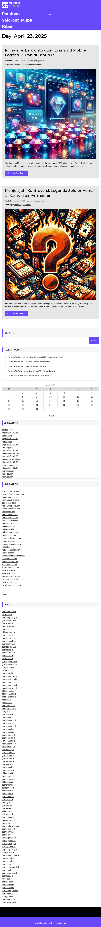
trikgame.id (7, 615)
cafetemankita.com (10, 529)
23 (37, 405)
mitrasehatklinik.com (11, 550)
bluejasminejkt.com (10, 520)
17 (50, 401)
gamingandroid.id (9, 676)
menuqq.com (7, 477)
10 (50, 397)
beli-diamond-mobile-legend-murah (28, 64)
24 (50, 405)
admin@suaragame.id (35, 61)
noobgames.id (8, 879)
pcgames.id (7, 703)
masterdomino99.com (11, 459)
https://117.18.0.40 (10, 468)
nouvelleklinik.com (10, 562)
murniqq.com (7, 474)
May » (51, 416)
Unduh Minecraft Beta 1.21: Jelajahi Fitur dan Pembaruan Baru (29, 362)
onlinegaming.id (9, 697)
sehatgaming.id (9, 847)
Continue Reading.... (16, 173)
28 (9, 409)
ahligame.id (7, 811)
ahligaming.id (8, 773)
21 (9, 405)
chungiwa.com (8, 541)
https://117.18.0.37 (10, 462)
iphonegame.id (8, 682)
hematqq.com (8, 471)
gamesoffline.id (8, 644)
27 (92, 405)
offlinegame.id (8, 691)
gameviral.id (7, 882)
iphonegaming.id (9, 685)
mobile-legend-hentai (22, 205)
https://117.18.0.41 (10, 450)
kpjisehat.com (8, 547)
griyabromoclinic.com (11, 585)
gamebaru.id (7, 876)
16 (37, 401)
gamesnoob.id (8, 858)
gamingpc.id (7, 673)
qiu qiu (5, 594)
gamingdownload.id (10, 826)
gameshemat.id (9, 779)
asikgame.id (7, 814)
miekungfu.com (8, 526)
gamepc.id (6, 629)
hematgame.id (8, 817)
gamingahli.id (8, 732)
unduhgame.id (8, 899)
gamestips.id (7, 650)
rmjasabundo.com (10, 532)
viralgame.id (7, 896)
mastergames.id (9, 820)
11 (64, 397)
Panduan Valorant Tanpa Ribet (17, 20)
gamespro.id (7, 861)
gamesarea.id (8, 805)
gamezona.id (7, 800)
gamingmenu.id (9, 726)
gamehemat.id (8, 785)
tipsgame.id (7, 711)
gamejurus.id (7, 794)
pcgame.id (6, 700)
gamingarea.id (8, 735)
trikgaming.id (7, 670)
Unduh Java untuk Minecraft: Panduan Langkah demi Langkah (29, 376)
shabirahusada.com (10, 567)
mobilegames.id (9, 638)
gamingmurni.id (9, 720)
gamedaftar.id (8, 885)
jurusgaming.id (8, 741)
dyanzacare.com (9, 582)
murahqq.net (7, 447)
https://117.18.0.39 (10, 439)
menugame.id (8, 823)
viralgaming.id (8, 852)
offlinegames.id (8, 632)
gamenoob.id (8, 870)
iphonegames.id (9, 626)
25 (64, 405)
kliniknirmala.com (9, 559)
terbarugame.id (8, 706)
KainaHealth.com (9, 565)
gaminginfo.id (8, 714)
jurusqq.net (7, 442)
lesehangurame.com (11, 491)
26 (78, 405)
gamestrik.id (7, 656)
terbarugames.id (9, 709)
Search (11, 332)
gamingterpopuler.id (10, 855)
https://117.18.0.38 (10, 456)
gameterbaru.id (8, 653)
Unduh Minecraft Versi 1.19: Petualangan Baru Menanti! (27, 366)
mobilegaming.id (9, 688)
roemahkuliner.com (10, 500)
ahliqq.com (7, 436)
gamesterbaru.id (9, 647)
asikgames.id (8, 788)
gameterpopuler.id (10, 891)
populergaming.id (9, 849)
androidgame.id (9, 612)
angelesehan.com (10, 518)
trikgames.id (7, 659)
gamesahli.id (7, 764)
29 (23, 409)
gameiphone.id (8, 623)
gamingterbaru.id (9, 679)
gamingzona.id (8, 738)
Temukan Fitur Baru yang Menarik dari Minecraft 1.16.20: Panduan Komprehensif (35, 357)
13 (92, 397)
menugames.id (8, 776)
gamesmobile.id (9, 641)
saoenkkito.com (9, 503)
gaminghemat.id (9, 717)
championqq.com (9, 465)
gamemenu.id (8, 797)
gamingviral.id (8, 832)
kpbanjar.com (8, 553)
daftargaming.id (9, 844)
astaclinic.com (8, 573)
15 (23, 401)
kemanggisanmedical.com (13, 556)
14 (9, 401)
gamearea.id (7, 808)
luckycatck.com (8, 512)
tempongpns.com (9, 497)
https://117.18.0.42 (10, 444)
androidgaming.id (9, 617)
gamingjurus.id (8, 723)
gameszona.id (8, 770)
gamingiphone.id (9, 662)
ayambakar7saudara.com (13, 494)
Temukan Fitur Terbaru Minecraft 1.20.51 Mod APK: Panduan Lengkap (31, 371)
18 (64, 401)
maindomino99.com (10, 453)
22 (23, 405)
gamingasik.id (8, 729)
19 (78, 401)
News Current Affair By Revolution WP (50, 923)
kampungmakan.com (11, 509)
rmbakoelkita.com (9, 515)
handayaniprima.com (11, 506)
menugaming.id (9, 744)
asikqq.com (7, 430)
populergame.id (9, 902)
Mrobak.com (7, 523)
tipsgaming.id (8, 667)
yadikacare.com (9, 570)
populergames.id (9, 873)
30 (37, 409)
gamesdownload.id (10, 867)
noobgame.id (8, 893)
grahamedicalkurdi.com (12, 579)
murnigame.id (8, 802)
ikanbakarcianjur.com (11, 544)
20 (92, 401)
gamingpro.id (8, 835)
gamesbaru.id (8, 864)
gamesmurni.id (8, 755)
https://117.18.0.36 (10, 433)
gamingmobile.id (9, 664)
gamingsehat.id (9, 841)
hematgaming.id (9, 767)
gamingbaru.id (8, 829)
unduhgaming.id (9, 838)
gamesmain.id (8, 761)
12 (78, 397)
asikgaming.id (8, 750)
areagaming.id (8, 747)
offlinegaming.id (9, 694)
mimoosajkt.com (9, 535)
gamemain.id (7, 791)
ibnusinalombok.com (11, 576)
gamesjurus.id (8, 758)
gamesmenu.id (8, 753)
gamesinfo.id (7, 635)
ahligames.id (7, 782)
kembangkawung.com (11, 538)
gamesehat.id (8, 888)
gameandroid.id (9, 620)
